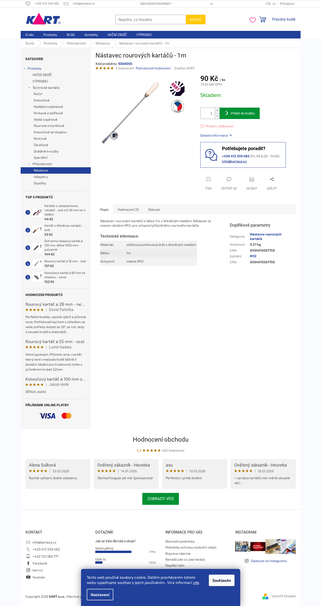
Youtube (39, 577)
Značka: (184, 68)
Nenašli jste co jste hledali (185, 559)
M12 (253, 256)
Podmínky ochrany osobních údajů (190, 547)
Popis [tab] (104, 209)
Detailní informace (214, 135)
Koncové (40, 138)
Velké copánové (45, 119)
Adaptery (41, 177)
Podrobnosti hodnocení (153, 68)
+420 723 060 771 (45, 556)
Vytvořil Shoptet (284, 596)
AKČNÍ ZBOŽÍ (42, 75)
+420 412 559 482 (46, 549)
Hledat (196, 19)
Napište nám (174, 565)
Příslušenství (42, 164)
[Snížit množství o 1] (217, 116)
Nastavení (100, 594)
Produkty (34, 68)
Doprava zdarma (178, 553)
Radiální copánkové (48, 107)
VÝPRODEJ (40, 81)
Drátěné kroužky (46, 151)
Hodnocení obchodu (160, 439)
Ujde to (100, 559)
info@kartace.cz (234, 161)
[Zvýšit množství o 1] (217, 110)
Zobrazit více (160, 498)
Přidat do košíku (243, 113)
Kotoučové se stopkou (50, 132)
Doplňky (40, 183)
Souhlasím (221, 580)
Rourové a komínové (49, 126)
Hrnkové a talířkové (48, 113)
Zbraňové (41, 145)
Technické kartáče (46, 88)
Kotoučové (42, 100)
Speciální (40, 157)
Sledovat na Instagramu (269, 561)
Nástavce (41, 170)
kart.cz (38, 570)
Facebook (40, 563)
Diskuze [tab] (154, 209)
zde (196, 582)
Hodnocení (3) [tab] (128, 209)
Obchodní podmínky (155, 3)
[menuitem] (29, 34)
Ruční (38, 94)
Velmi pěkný (104, 548)
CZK (269, 3)
